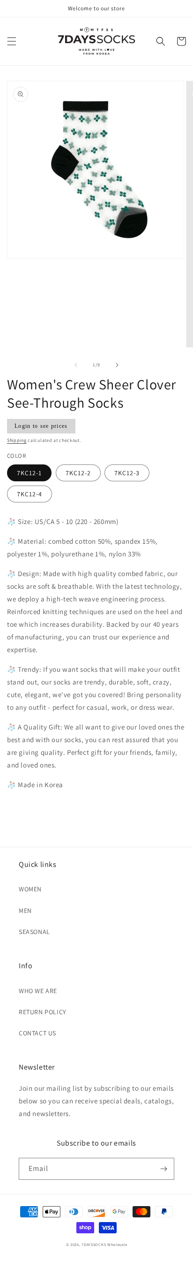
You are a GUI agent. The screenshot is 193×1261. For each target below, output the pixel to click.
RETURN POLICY (43, 1012)
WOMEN (30, 889)
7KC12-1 (29, 473)
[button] (11, 41)
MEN (25, 910)
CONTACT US (37, 1033)
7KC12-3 (127, 473)
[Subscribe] (163, 1169)
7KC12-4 (29, 494)
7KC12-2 (78, 473)
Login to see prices (41, 426)
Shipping (17, 440)
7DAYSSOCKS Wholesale (104, 1244)
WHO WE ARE (38, 991)
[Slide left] (76, 365)
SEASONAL (34, 931)
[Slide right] (117, 365)
